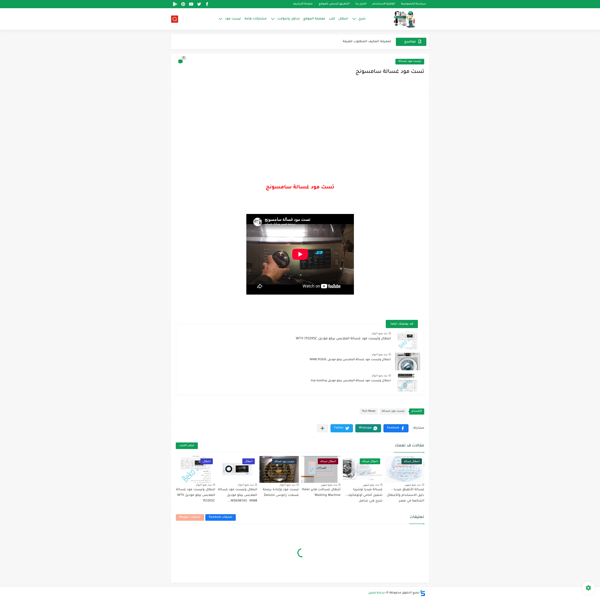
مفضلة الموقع (314, 19)
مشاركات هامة (255, 19)
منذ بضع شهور (413, 484)
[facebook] (207, 4)
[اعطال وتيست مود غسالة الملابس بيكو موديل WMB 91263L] (407, 361)
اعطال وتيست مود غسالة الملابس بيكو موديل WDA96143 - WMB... (237, 495)
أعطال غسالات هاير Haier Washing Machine (321, 492)
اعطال (343, 19)
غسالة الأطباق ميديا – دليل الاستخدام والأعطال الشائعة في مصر (405, 495)
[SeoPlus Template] (422, 593)
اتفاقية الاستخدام (383, 4)
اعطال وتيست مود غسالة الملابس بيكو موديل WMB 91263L (350, 359)
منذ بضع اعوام (379, 333)
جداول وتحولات (288, 19)
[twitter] (199, 4)
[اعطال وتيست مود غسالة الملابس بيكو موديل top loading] (407, 382)
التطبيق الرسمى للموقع (334, 4)
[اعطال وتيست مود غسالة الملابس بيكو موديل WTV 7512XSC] (407, 340)
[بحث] (174, 19)
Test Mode (368, 411)
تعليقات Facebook (220, 517)
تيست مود (233, 19)
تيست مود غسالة (409, 61)
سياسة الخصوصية (413, 4)
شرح (362, 19)
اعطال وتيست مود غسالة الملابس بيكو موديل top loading (351, 380)
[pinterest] (183, 4)
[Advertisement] (300, 134)
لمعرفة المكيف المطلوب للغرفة (367, 41)
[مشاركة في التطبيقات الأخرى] (322, 428)
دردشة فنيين (377, 593)
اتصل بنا (361, 4)
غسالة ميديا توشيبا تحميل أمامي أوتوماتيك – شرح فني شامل (363, 495)
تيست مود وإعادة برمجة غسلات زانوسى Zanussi (281, 492)
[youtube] (191, 4)
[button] (396, 428)
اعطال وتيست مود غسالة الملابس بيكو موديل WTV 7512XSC (343, 339)
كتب (332, 19)
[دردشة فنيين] (399, 19)
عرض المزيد (186, 445)
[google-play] (175, 4)
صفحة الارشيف (303, 4)
